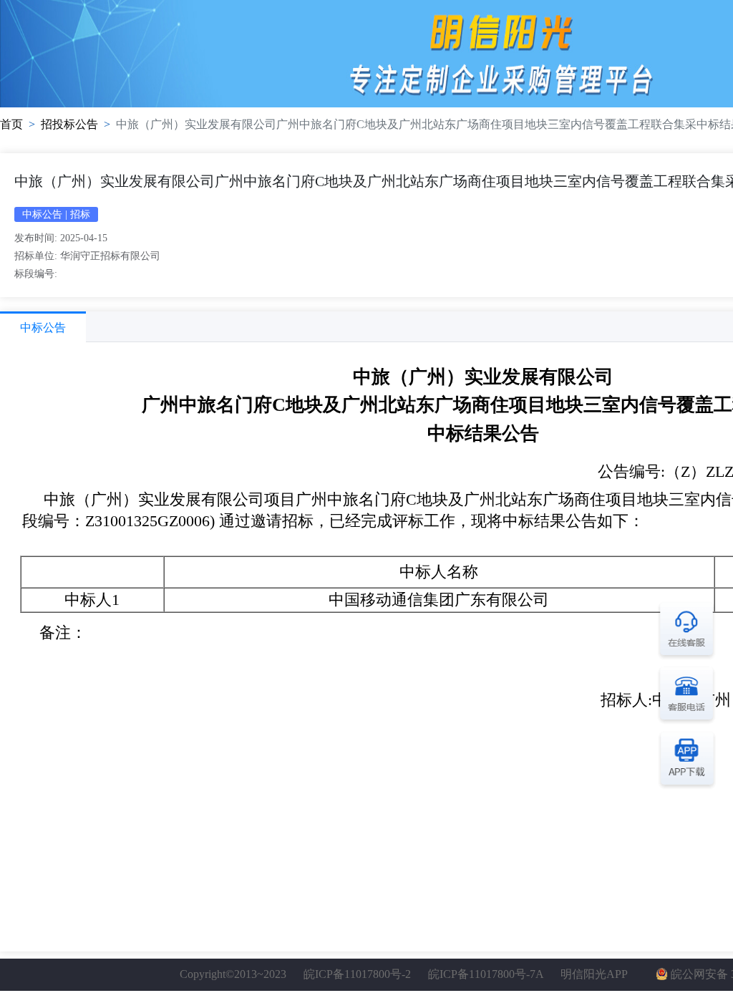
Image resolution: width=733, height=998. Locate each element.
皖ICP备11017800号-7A (485, 974)
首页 (11, 124)
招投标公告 (69, 124)
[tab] (43, 326)
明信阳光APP (593, 974)
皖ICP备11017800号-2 (357, 974)
